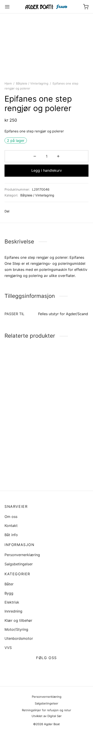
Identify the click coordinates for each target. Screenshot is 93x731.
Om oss (11, 516)
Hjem (8, 83)
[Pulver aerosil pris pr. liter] (25, 447)
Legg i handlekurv (46, 170)
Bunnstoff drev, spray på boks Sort (66, 408)
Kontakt (11, 525)
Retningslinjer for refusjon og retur (46, 710)
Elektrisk (12, 602)
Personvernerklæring (22, 555)
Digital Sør (54, 716)
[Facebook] (15, 211)
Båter (9, 584)
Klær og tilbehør (18, 620)
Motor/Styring (16, 629)
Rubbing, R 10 (60, 462)
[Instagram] (52, 668)
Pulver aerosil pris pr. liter (22, 474)
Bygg (9, 593)
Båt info (11, 535)
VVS (8, 647)
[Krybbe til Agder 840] (25, 381)
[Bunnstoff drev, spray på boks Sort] (68, 381)
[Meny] (7, 7)
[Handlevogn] (85, 6)
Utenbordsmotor (19, 638)
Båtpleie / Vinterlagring (32, 83)
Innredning (13, 611)
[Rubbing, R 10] (68, 442)
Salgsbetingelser (19, 564)
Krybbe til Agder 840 (22, 406)
